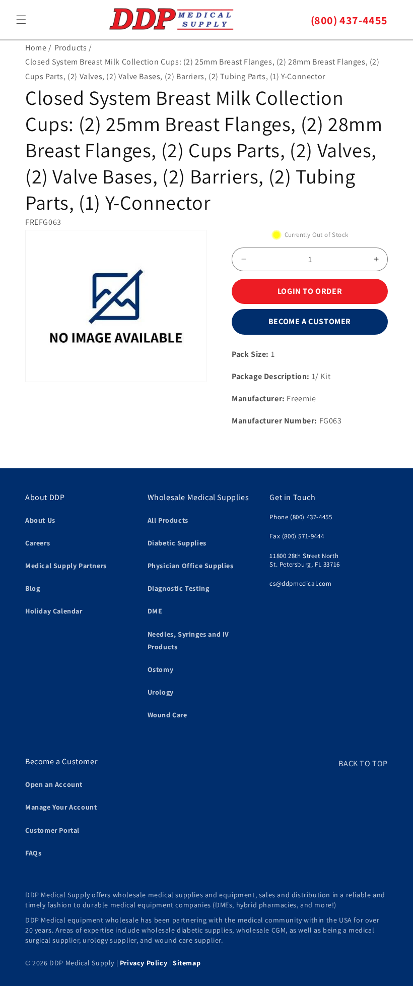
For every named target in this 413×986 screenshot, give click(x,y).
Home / (38, 47)
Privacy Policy (143, 962)
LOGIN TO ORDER (310, 291)
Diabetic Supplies (177, 542)
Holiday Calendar (54, 610)
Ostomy (161, 669)
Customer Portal (52, 830)
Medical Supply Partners (66, 565)
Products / (73, 47)
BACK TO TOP (363, 763)
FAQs (33, 852)
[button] (21, 20)
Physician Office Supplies (191, 565)
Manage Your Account (61, 807)
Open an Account (54, 784)
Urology (161, 692)
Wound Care (167, 714)
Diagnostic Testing (179, 588)
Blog (32, 588)
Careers (37, 542)
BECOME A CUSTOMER (309, 321)
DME (155, 610)
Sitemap (186, 962)
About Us (40, 520)
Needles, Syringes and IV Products (188, 640)
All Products (168, 520)
